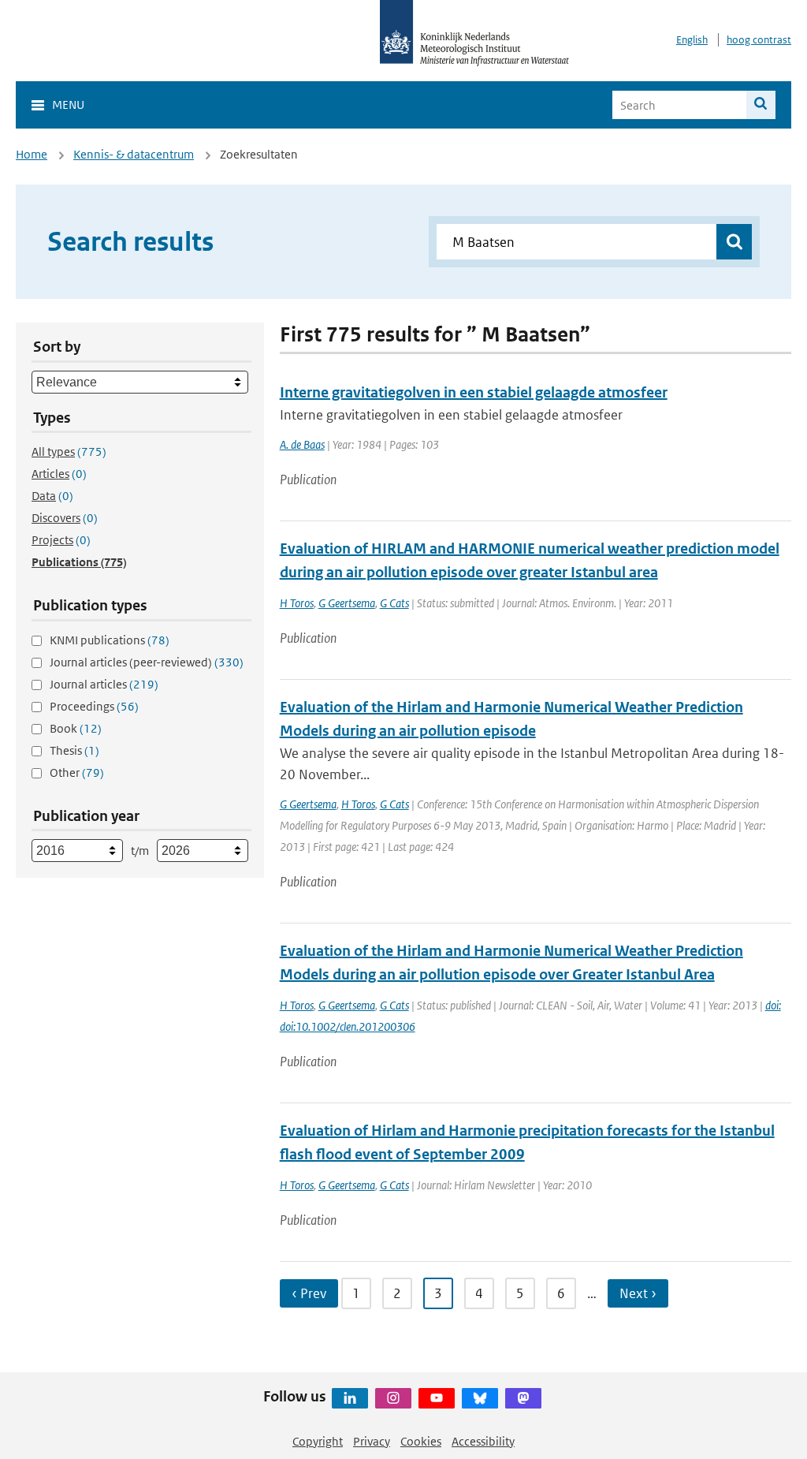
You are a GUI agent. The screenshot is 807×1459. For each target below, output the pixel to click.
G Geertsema (346, 602)
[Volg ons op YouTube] (436, 1398)
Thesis (74, 750)
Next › (637, 1293)
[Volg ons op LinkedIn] (350, 1398)
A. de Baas (302, 444)
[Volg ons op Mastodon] (523, 1398)
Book (76, 728)
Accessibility (483, 1441)
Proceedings (94, 706)
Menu (68, 104)
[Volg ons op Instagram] (393, 1398)
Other (77, 772)
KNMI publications (109, 639)
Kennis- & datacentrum (133, 154)
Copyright (317, 1441)
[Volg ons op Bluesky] (480, 1398)
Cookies (420, 1441)
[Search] (760, 105)
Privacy (371, 1441)
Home (31, 154)
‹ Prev (309, 1293)
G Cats (394, 602)
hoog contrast (759, 40)
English (692, 40)
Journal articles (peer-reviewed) (147, 662)
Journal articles (104, 684)
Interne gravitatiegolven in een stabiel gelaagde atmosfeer (474, 392)
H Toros (297, 602)
